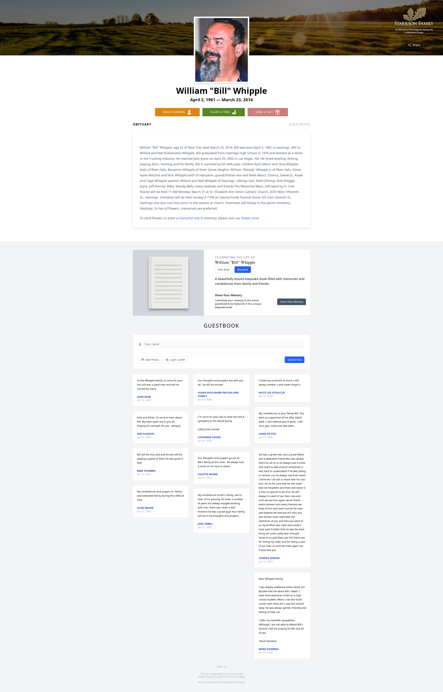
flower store (250, 218)
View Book (223, 269)
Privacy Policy (211, 676)
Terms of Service (231, 676)
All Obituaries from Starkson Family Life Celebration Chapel (414, 31)
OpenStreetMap (225, 682)
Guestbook (299, 124)
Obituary (142, 124)
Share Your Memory (291, 301)
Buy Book (242, 269)
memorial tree (189, 218)
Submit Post (294, 359)
